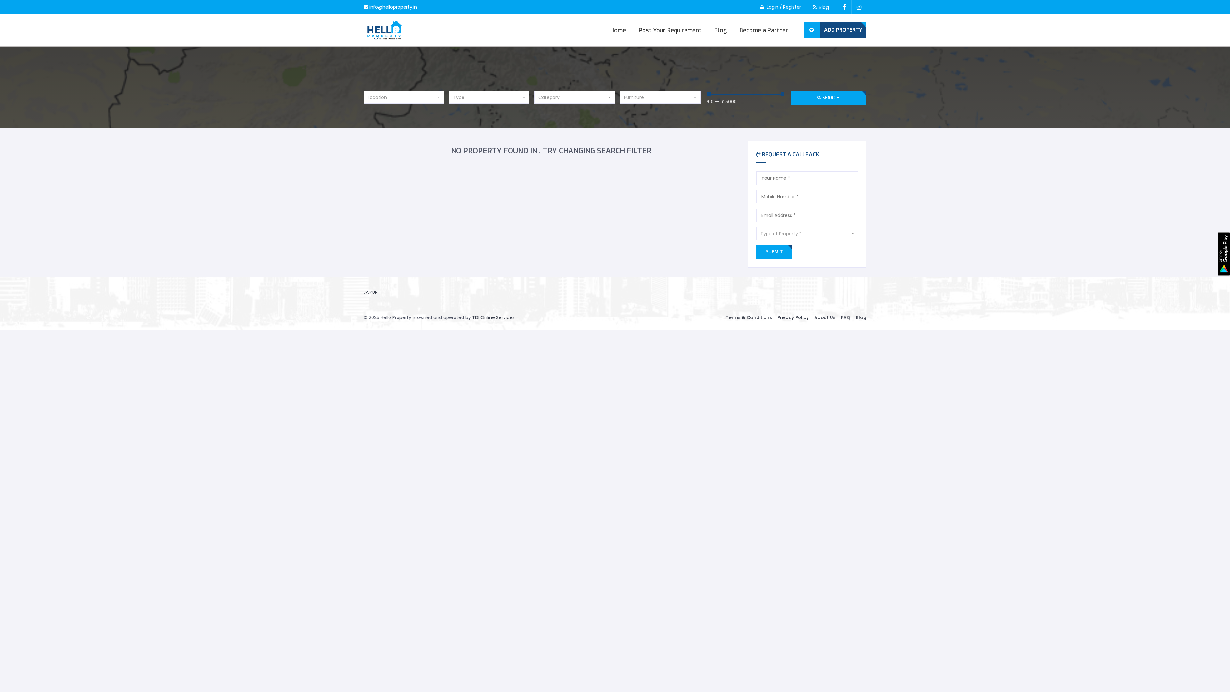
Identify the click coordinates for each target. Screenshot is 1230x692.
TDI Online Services (493, 317)
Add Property (843, 30)
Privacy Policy (793, 317)
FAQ (845, 317)
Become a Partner (764, 30)
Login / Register (784, 7)
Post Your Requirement (670, 30)
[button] (404, 97)
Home (618, 30)
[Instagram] (858, 7)
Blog (824, 7)
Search (830, 98)
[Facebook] (844, 7)
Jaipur (371, 292)
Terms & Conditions (749, 317)
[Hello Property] (385, 30)
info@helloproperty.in (393, 7)
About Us (825, 317)
